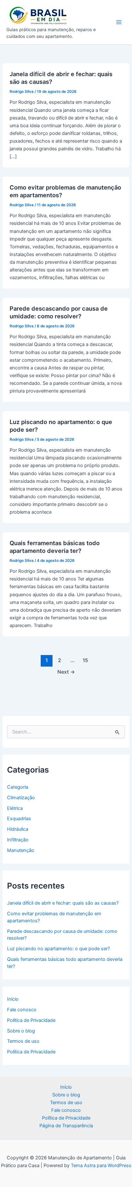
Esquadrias (19, 818)
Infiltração (18, 840)
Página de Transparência (66, 1126)
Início (13, 999)
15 (85, 660)
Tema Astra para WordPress (101, 1165)
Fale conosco (22, 1010)
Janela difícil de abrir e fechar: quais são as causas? (63, 903)
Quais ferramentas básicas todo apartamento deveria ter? (55, 546)
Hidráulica (17, 829)
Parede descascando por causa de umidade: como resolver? (59, 312)
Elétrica (15, 808)
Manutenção (20, 850)
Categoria (17, 787)
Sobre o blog (21, 1031)
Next (66, 672)
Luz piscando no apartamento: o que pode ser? (58, 949)
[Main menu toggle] (119, 22)
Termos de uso (23, 1041)
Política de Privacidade (31, 1020)
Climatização (21, 798)
